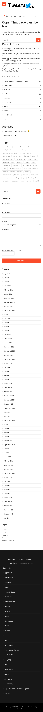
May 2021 (7, 449)
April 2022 (7, 436)
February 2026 (8, 290)
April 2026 (7, 282)
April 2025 (7, 331)
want (22, 181)
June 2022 (7, 428)
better (36, 147)
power (12, 172)
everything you (20, 159)
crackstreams (17, 156)
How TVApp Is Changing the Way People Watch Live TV (21, 55)
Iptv (5, 635)
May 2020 (7, 490)
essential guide (8, 159)
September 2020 (9, 473)
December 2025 (9, 298)
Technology (8, 85)
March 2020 (8, 498)
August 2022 (8, 424)
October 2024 (8, 355)
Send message (21, 260)
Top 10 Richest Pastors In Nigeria (16, 81)
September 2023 (9, 408)
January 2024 (8, 392)
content (22, 153)
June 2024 (7, 371)
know (35, 165)
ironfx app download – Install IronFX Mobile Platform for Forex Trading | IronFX (21, 60)
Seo (5, 119)
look (4, 168)
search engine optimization (11, 175)
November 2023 (9, 400)
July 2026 (7, 274)
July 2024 (7, 367)
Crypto (6, 587)
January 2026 (8, 294)
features (19, 162)
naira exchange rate (15, 168)
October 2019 (8, 514)
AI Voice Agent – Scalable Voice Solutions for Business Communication (21, 50)
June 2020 (7, 485)
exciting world (32, 159)
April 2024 (7, 380)
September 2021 (9, 445)
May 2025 (7, 327)
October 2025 (8, 306)
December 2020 (9, 465)
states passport (8, 178)
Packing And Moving (11, 650)
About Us (5, 535)
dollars (34, 156)
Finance (7, 611)
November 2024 (9, 351)
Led (5, 640)
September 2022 (9, 420)
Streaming (7, 102)
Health (6, 111)
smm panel (34, 175)
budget (5, 150)
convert (29, 153)
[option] (22, 16)
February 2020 (8, 502)
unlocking (6, 181)
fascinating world (8, 162)
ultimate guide (32, 178)
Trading (7, 693)
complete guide (24, 150)
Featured (7, 94)
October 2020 (8, 469)
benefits (23, 147)
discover (26, 156)
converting (6, 156)
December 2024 (9, 347)
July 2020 (7, 481)
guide (33, 162)
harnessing (6, 165)
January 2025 (8, 343)
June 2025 (7, 322)
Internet (7, 98)
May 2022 (7, 432)
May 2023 (7, 416)
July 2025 (7, 318)
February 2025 (8, 339)
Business (7, 90)
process (19, 172)
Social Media (8, 115)
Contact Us (6, 529)
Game (6, 106)
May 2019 (7, 518)
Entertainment (9, 602)
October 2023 (8, 404)
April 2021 (7, 453)
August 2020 (8, 477)
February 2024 (8, 388)
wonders (29, 181)
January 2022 (8, 441)
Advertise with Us (8, 541)
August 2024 (8, 363)
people (5, 172)
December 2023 (9, 396)
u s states (15, 181)
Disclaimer (5, 538)
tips (24, 178)
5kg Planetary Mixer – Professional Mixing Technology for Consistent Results (21, 70)
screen (27, 172)
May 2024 (7, 375)
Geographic (8, 621)
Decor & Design (10, 592)
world (37, 181)
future (27, 162)
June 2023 (7, 412)
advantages (7, 147)
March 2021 (8, 457)
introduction (27, 165)
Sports (6, 674)
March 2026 (8, 286)
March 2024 (8, 384)
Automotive (8, 577)
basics (16, 147)
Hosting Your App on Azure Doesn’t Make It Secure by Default (20, 65)
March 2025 (8, 335)
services (25, 175)
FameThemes (21, 709)
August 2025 (8, 314)
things (18, 178)
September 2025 (9, 310)
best (29, 147)
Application (8, 573)
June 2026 (7, 278)
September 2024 (9, 359)
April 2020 (7, 494)
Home (4, 532)
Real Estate (8, 655)
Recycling (7, 660)
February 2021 (8, 461)
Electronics (8, 597)
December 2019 (9, 510)
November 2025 (9, 302)
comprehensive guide (10, 153)
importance (16, 165)
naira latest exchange (31, 168)
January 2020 (8, 506)
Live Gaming (8, 645)
